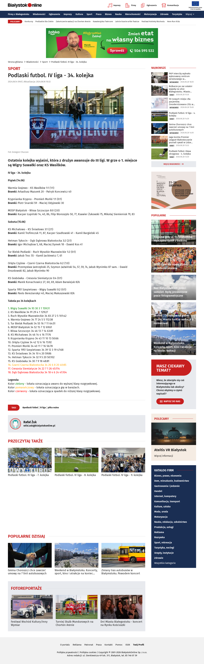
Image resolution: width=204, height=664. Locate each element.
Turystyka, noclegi (164, 547)
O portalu (65, 644)
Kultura (79, 14)
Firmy (133, 5)
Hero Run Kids (173, 21)
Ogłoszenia (152, 5)
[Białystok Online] (25, 5)
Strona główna (15, 62)
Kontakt (108, 644)
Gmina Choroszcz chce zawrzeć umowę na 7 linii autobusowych (27, 572)
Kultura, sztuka (162, 506)
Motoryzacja (150, 14)
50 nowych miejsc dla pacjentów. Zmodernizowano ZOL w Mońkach (181, 102)
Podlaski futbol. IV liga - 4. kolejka (182, 114)
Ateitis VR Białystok (170, 450)
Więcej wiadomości (172, 164)
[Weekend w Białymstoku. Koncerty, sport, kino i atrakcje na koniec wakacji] (76, 555)
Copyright (103, 652)
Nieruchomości (132, 14)
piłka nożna (53, 408)
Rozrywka (159, 537)
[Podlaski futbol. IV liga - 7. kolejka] (30, 460)
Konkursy (29, 21)
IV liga (43, 408)
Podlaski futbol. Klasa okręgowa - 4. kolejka (180, 152)
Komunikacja (173, 5)
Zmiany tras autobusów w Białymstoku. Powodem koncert (120, 572)
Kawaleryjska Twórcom (103, 21)
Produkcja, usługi (164, 527)
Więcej (189, 14)
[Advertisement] (76, 505)
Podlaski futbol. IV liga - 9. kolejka (121, 475)
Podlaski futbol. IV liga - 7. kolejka (28, 475)
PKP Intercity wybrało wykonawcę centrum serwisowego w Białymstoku (179, 76)
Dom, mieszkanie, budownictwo (171, 480)
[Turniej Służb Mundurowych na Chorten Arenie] (77, 607)
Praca (98, 14)
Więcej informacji (163, 455)
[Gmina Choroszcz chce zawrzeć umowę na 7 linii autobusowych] (30, 555)
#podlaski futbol (30, 408)
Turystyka (177, 14)
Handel (158, 491)
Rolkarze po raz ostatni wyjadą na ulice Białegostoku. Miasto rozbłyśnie (180, 89)
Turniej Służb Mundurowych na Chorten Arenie (74, 623)
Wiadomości (39, 14)
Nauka (118, 14)
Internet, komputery (165, 496)
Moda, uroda (161, 511)
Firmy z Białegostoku (18, 14)
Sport (89, 14)
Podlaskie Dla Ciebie (44, 21)
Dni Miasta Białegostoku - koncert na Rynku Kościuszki (121, 623)
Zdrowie (164, 14)
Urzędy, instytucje (164, 552)
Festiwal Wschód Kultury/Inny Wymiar (29, 623)
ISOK (127, 644)
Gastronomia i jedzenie (167, 486)
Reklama (159, 532)
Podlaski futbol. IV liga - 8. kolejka (75, 475)
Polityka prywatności (67, 652)
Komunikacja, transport (167, 501)
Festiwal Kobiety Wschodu (153, 21)
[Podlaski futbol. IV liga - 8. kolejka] (76, 460)
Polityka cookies (88, 652)
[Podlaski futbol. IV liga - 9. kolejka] (123, 460)
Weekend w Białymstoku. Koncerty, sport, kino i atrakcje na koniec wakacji (76, 572)
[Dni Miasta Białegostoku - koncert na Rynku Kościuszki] (121, 607)
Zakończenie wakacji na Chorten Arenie (73, 21)
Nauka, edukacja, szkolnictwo (170, 521)
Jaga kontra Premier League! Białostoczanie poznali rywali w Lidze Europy (180, 140)
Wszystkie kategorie (165, 563)
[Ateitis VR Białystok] (173, 434)
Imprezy (117, 5)
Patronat (88, 644)
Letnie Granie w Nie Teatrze (127, 21)
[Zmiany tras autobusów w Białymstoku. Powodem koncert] (123, 555)
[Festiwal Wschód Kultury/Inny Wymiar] (32, 607)
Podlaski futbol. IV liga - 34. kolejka (69, 62)
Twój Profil (138, 644)
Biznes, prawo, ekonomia (167, 475)
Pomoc (118, 644)
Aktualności (174, 82)
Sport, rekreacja (163, 542)
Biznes (108, 14)
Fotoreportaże (26, 588)
